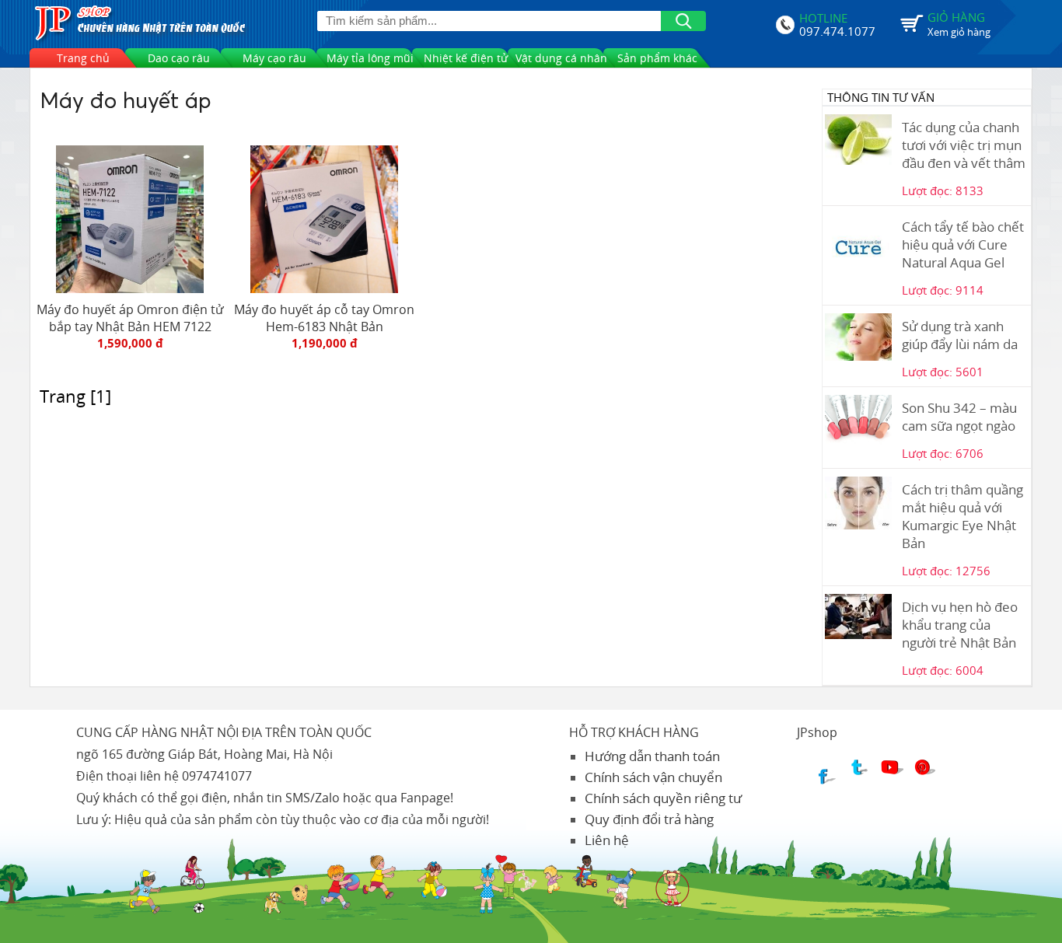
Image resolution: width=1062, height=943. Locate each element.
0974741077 (217, 775)
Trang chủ (83, 58)
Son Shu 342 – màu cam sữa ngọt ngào (959, 417)
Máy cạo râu (274, 58)
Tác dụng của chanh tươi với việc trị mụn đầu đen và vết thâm (963, 145)
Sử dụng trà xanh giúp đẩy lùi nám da (960, 335)
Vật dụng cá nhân (561, 58)
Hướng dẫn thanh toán (652, 756)
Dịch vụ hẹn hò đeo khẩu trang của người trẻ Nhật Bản (960, 624)
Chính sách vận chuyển (653, 777)
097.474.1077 (837, 29)
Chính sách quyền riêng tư (663, 798)
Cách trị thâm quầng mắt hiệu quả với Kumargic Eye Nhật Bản (962, 516)
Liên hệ (607, 840)
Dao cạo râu (179, 58)
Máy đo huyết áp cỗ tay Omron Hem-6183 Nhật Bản (324, 318)
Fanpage (425, 797)
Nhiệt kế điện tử (466, 58)
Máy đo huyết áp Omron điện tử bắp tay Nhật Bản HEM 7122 (130, 318)
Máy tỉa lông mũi (370, 58)
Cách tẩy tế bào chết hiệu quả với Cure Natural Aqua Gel (963, 244)
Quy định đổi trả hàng (649, 819)
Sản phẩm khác (657, 58)
